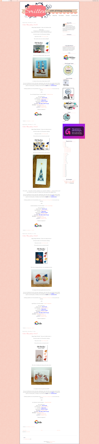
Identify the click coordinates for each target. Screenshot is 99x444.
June (65, 158)
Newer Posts (24, 430)
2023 (64, 143)
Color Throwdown (44, 36)
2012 (64, 174)
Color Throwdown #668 (30, 236)
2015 (64, 170)
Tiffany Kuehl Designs (52, 441)
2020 (64, 164)
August (65, 155)
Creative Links (74, 15)
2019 (64, 165)
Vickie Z (67, 24)
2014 (64, 171)
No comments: (33, 426)
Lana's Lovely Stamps (48, 205)
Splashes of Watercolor (44, 98)
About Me (55, 15)
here (51, 190)
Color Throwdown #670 (30, 25)
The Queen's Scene (43, 107)
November (65, 147)
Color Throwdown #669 (30, 127)
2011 (64, 175)
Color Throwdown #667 (30, 334)
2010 (64, 176)
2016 (64, 169)
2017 (64, 168)
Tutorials (68, 15)
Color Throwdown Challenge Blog (46, 88)
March (65, 161)
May (65, 159)
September (66, 154)
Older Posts (58, 430)
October (65, 153)
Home (49, 15)
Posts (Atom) (28, 431)
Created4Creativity (44, 102)
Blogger (51, 442)
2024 (64, 142)
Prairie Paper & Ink (40, 104)
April (65, 160)
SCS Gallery (61, 15)
